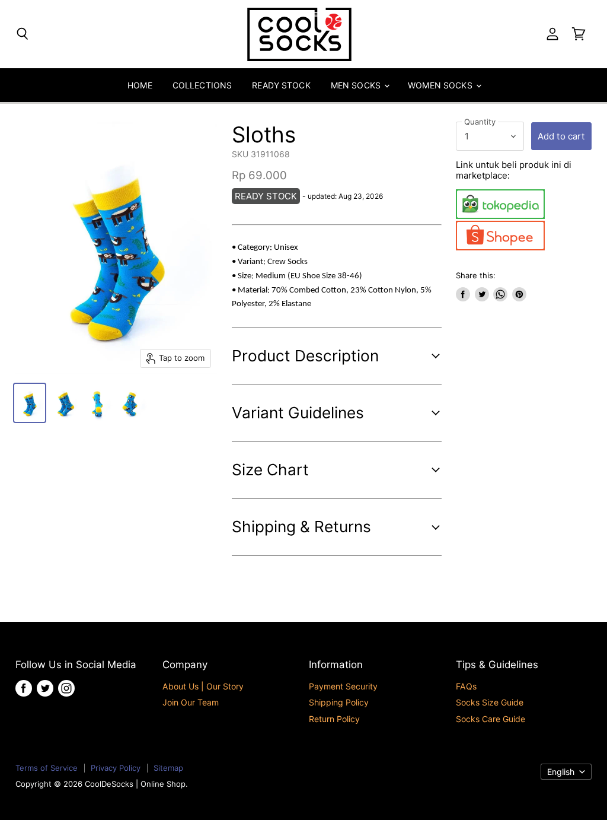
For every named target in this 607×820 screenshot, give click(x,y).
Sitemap (168, 768)
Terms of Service (46, 768)
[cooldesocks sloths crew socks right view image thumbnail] (132, 403)
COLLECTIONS (202, 85)
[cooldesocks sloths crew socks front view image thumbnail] (29, 403)
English (560, 772)
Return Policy (334, 719)
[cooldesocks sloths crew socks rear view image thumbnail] (98, 403)
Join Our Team (190, 702)
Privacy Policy (115, 768)
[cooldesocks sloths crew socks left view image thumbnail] (64, 403)
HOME (139, 85)
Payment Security (343, 686)
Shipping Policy (339, 702)
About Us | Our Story (203, 686)
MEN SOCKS (357, 85)
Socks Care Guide (490, 719)
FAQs (466, 686)
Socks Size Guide (489, 702)
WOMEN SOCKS (441, 85)
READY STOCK (281, 85)
